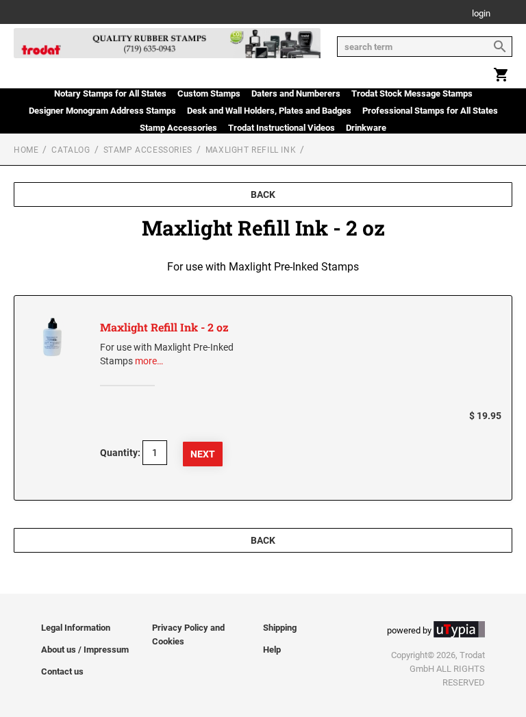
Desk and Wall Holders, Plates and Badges (269, 110)
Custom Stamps (208, 93)
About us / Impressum (85, 649)
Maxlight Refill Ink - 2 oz (164, 327)
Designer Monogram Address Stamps (102, 110)
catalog (70, 150)
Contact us (62, 671)
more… (149, 360)
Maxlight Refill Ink (250, 150)
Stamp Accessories (178, 128)
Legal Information (75, 627)
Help (272, 649)
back (263, 194)
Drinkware (366, 128)
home (26, 150)
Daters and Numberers (295, 93)
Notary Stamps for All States (110, 93)
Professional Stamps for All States (430, 110)
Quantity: (120, 452)
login (481, 14)
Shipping (280, 627)
